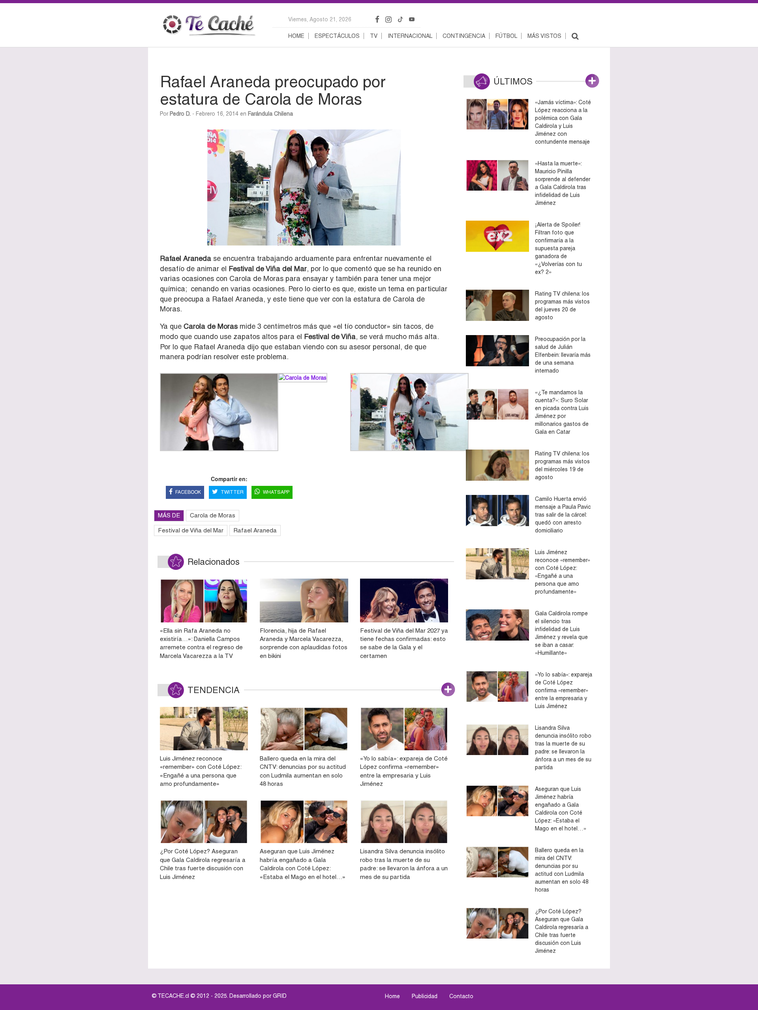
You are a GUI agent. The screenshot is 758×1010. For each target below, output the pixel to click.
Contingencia (464, 36)
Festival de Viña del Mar (190, 530)
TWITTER (232, 492)
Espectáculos (337, 36)
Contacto (461, 996)
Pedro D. (180, 114)
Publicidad (424, 996)
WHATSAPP (276, 492)
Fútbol (506, 36)
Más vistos (544, 36)
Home (296, 36)
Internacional (410, 36)
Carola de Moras (212, 515)
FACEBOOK (188, 492)
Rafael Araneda (255, 530)
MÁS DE (169, 515)
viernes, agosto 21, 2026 (319, 19)
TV (373, 36)
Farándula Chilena (270, 114)
